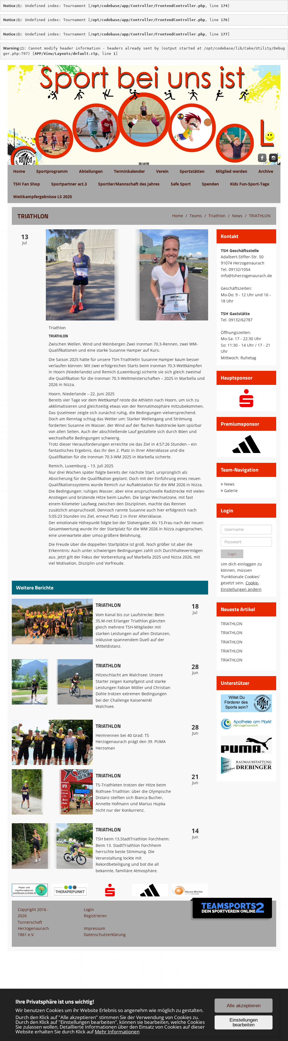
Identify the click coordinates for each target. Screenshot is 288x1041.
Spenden (210, 184)
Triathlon (217, 215)
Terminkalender (129, 171)
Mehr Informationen (117, 1031)
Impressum (94, 928)
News (237, 215)
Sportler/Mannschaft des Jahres (128, 184)
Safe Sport (181, 184)
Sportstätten (192, 171)
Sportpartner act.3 (69, 184)
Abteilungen (91, 171)
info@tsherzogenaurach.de (246, 275)
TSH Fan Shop (26, 184)
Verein (162, 171)
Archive (265, 171)
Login (89, 909)
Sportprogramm (52, 171)
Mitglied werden (231, 171)
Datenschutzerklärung (105, 934)
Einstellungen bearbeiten (244, 1022)
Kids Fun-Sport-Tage (249, 184)
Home (19, 171)
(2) (13, 48)
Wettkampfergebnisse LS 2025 (42, 196)
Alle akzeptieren (243, 1005)
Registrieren (95, 915)
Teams (196, 215)
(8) (12, 5)
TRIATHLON (260, 215)
